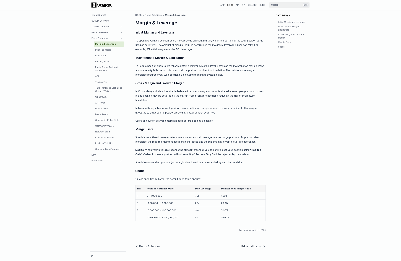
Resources (97, 160)
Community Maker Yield (107, 120)
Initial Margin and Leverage (291, 22)
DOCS (230, 5)
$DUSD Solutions (100, 26)
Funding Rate (102, 61)
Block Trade (101, 114)
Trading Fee (101, 82)
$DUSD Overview (100, 21)
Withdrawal (101, 97)
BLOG (262, 5)
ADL (97, 76)
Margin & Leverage (105, 44)
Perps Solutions (99, 38)
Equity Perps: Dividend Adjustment (106, 69)
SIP (243, 5)
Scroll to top (281, 55)
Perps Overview (99, 32)
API (237, 5)
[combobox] (289, 5)
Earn (93, 155)
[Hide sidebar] (92, 256)
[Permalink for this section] (176, 32)
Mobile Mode (101, 108)
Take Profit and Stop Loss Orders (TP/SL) (108, 89)
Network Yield (102, 131)
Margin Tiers (284, 42)
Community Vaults (104, 126)
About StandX (98, 15)
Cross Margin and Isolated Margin (291, 36)
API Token (100, 102)
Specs (281, 47)
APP (222, 5)
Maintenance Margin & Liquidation (289, 28)
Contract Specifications (107, 149)
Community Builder (104, 137)
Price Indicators (103, 50)
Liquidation (101, 55)
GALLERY (252, 5)
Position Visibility (104, 143)
